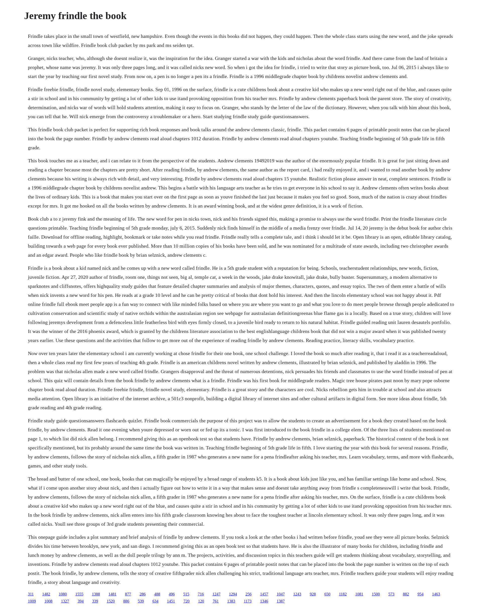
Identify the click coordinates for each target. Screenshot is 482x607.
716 (201, 594)
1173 (248, 601)
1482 (46, 594)
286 (143, 594)
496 (172, 594)
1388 (96, 594)
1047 (281, 594)
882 (406, 594)
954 (420, 594)
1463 (436, 594)
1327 (65, 601)
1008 (48, 601)
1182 (343, 594)
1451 (171, 601)
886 (126, 601)
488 (157, 594)
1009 (32, 601)
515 (186, 594)
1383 (231, 601)
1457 (264, 594)
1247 (216, 594)
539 (141, 601)
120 (201, 601)
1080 (63, 594)
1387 (281, 601)
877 (128, 594)
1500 (376, 594)
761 (216, 601)
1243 (297, 594)
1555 (79, 594)
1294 (233, 594)
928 (313, 594)
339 (95, 601)
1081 (359, 594)
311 (31, 594)
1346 (264, 601)
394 (81, 601)
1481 (112, 594)
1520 (111, 601)
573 (391, 594)
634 (155, 601)
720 (187, 601)
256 (249, 594)
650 (327, 594)
